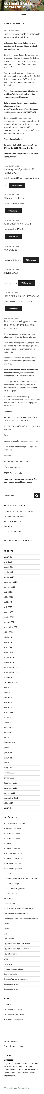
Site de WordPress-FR (13, 1019)
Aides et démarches (12, 863)
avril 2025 (8, 607)
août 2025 (8, 592)
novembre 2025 (11, 582)
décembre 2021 (10, 783)
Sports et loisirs (10, 974)
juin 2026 (8, 526)
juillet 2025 (9, 597)
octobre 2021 (9, 793)
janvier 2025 (9, 617)
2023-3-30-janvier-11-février (14, 203)
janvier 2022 (9, 778)
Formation (8, 899)
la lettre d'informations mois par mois (20, 909)
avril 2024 (8, 647)
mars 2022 (8, 768)
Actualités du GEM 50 (13, 858)
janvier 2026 (9, 577)
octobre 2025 (10, 587)
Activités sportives (12, 833)
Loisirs (7, 924)
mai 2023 (8, 702)
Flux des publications (13, 1009)
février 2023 (10, 249)
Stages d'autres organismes (16, 979)
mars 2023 (8, 712)
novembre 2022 (10, 733)
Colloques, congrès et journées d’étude (20, 878)
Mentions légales (11, 1041)
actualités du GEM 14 (13, 853)
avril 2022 (8, 763)
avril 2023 (8, 708)
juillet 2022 (8, 748)
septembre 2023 (11, 682)
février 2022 (9, 773)
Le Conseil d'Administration (16, 914)
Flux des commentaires (14, 1014)
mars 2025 (8, 612)
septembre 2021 (11, 798)
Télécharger (17, 185)
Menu (23, 14)
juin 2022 (8, 753)
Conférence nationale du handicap (18, 511)
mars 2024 (8, 652)
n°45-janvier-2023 (10, 283)
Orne (6, 959)
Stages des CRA (11, 984)
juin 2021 (7, 808)
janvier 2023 (10, 272)
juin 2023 (8, 697)
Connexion (8, 1004)
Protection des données (14, 1046)
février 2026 (9, 572)
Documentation (10, 893)
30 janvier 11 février (14, 198)
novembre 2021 (10, 788)
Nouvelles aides (10, 954)
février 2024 (9, 657)
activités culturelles (12, 828)
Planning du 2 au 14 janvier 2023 (21, 295)
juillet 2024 (9, 632)
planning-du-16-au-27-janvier (14, 229)
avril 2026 (8, 562)
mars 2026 (8, 567)
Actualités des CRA (12, 848)
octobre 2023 (10, 677)
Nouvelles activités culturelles (17, 944)
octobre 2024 (10, 622)
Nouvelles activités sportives (16, 949)
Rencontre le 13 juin (12, 521)
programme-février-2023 (12, 260)
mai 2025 (8, 602)
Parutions (8, 964)
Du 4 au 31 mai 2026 (12, 531)
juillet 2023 (9, 692)
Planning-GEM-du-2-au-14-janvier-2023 (18, 301)
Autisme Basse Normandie (18, 5)
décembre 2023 (11, 667)
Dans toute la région (12, 884)
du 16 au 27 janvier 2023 (17, 223)
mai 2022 (8, 758)
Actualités (8, 843)
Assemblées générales (13, 868)
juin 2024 (8, 637)
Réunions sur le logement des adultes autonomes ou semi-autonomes (20, 325)
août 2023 (8, 687)
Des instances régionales (14, 889)
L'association (9, 904)
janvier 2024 (9, 662)
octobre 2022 (9, 738)
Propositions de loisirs (13, 969)
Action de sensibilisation (14, 823)
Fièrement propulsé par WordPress (17, 1088)
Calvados (8, 873)
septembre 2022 (11, 743)
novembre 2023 (11, 672)
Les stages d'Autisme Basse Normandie (21, 919)
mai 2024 (8, 642)
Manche (7, 934)
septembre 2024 (11, 627)
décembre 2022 (10, 728)
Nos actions (9, 939)
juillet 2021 (8, 803)
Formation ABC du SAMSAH (16, 516)
